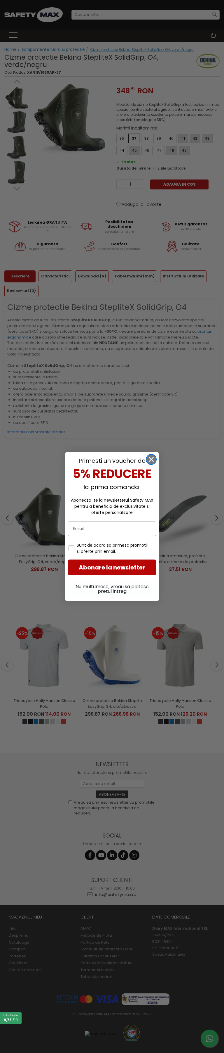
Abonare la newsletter (112, 567)
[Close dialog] (151, 459)
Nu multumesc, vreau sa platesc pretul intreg (112, 589)
